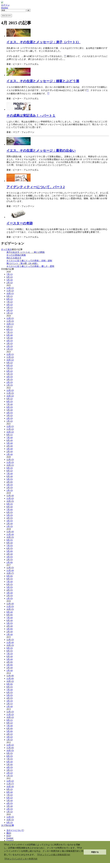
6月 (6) (9, 728)
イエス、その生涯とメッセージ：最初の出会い (41, 150)
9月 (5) (9, 540)
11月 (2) (10, 290)
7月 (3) (9, 653)
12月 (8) (10, 675)
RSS (8, 836)
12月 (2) (10, 390)
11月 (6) (10, 678)
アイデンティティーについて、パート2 (35, 187)
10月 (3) (10, 645)
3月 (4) (9, 449)
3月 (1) (9, 307)
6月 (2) (9, 277)
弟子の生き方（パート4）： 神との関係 (25, 252)
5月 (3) (9, 374)
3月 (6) (9, 629)
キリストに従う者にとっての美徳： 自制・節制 (29, 260)
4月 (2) (9, 304)
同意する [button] (95, 852)
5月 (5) (9, 479)
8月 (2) (9, 299)
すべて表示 (6, 249)
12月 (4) (10, 495)
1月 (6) (9, 562)
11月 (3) (10, 321)
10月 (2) (10, 360)
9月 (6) (9, 576)
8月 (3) (9, 401)
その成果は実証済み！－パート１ (31, 115)
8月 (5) (9, 579)
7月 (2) (9, 302)
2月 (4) (9, 451)
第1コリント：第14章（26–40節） (22, 263)
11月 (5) (10, 393)
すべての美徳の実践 (16, 255)
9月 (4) (9, 612)
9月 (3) (9, 468)
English (9, 838)
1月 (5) (9, 598)
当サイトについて (15, 830)
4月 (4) (9, 446)
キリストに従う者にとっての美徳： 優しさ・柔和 (30, 266)
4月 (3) (9, 341)
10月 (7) (10, 573)
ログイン (5, 5)
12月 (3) (10, 459)
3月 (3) (9, 379)
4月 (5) (9, 413)
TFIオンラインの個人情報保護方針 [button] (53, 855)
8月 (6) (9, 615)
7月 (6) (9, 509)
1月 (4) (9, 454)
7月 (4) (9, 404)
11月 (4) (10, 534)
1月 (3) (9, 385)
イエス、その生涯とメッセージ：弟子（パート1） (43, 42)
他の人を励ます (13, 258)
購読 (8, 833)
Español (9, 840)
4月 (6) (9, 482)
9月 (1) (9, 296)
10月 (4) (10, 786)
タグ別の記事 (7, 825)
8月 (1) (9, 329)
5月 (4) (9, 280)
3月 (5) (9, 521)
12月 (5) (10, 567)
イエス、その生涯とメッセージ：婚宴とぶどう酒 (42, 81)
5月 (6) (9, 551)
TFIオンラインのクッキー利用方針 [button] (21, 859)
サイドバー (6, 16)
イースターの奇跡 (19, 223)
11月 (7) (10, 784)
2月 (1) (9, 704)
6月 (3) (9, 407)
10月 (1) (10, 293)
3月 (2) (9, 343)
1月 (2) (9, 313)
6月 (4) (9, 335)
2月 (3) (9, 346)
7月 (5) (9, 545)
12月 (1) (10, 288)
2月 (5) (9, 559)
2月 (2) (9, 282)
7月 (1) (9, 274)
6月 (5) (9, 512)
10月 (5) (10, 501)
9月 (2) (9, 363)
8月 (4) (9, 507)
